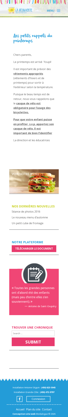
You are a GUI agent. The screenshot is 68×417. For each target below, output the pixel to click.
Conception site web (24, 413)
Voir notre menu (25, 174)
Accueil (20, 409)
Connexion (38, 399)
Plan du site (33, 409)
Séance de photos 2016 (26, 211)
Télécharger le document (34, 248)
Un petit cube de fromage (27, 223)
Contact (47, 409)
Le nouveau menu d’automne (30, 217)
